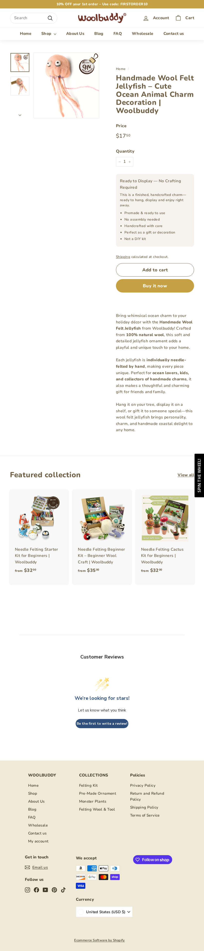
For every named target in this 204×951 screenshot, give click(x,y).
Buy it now (155, 286)
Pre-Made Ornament (97, 793)
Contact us (173, 33)
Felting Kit (88, 785)
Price (121, 126)
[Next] (20, 114)
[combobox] (33, 18)
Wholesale (142, 33)
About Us (75, 33)
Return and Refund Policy (147, 796)
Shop (46, 33)
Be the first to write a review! (102, 723)
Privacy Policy (143, 785)
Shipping (123, 256)
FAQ (117, 33)
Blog (98, 33)
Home (25, 33)
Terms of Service (145, 815)
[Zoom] (66, 85)
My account (38, 841)
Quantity (125, 151)
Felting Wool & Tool (97, 809)
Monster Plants (92, 801)
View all (186, 475)
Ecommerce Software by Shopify (99, 940)
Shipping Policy (144, 807)
